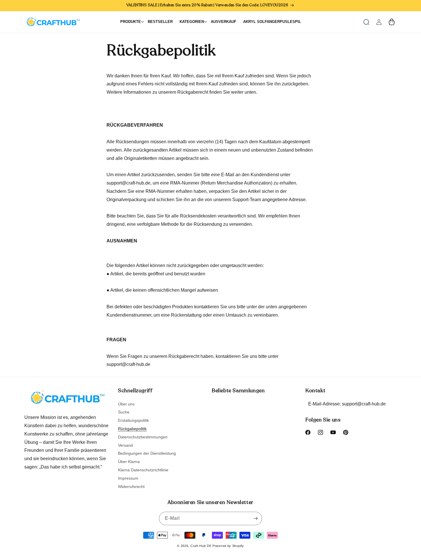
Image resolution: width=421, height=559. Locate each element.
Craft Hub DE (200, 546)
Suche (123, 412)
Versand (125, 445)
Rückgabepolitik (132, 428)
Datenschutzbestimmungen (143, 437)
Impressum (128, 478)
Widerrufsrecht (131, 486)
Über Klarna (129, 461)
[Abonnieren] (255, 518)
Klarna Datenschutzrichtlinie (143, 470)
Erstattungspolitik (133, 420)
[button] (366, 22)
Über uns (126, 404)
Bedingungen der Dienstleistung (147, 453)
